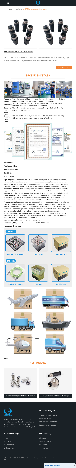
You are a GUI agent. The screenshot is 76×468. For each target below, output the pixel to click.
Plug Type (7, 441)
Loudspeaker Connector (48, 425)
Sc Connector (9, 445)
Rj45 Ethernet (9, 448)
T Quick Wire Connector (48, 415)
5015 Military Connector (48, 422)
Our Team (43, 445)
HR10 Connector (45, 418)
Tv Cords (7, 438)
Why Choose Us (45, 441)
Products (18, 9)
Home (10, 9)
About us (42, 438)
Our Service (43, 448)
